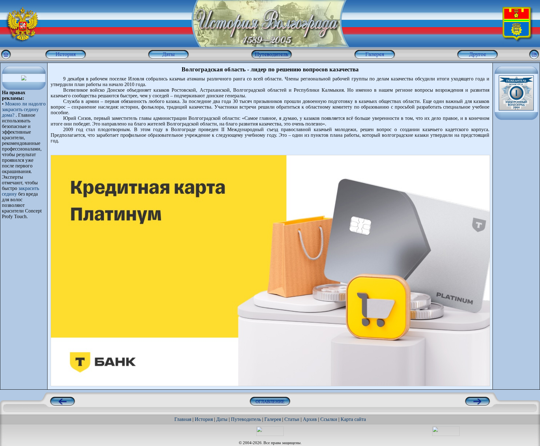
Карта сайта (353, 419)
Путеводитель (246, 419)
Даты (222, 419)
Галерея (272, 419)
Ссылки (328, 419)
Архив (310, 419)
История (204, 419)
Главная (182, 419)
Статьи (291, 419)
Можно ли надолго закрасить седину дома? (24, 109)
